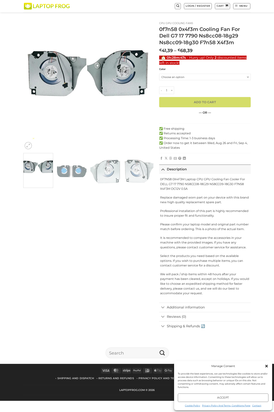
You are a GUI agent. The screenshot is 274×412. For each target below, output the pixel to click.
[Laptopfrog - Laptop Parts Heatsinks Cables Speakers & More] (47, 6)
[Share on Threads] (170, 158)
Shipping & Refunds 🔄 (186, 326)
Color (162, 69)
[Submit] (162, 352)
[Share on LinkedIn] (184, 158)
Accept (223, 397)
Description (177, 169)
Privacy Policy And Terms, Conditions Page (226, 405)
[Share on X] (166, 158)
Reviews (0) (176, 317)
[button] (266, 366)
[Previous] (30, 85)
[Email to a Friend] (175, 158)
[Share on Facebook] (161, 158)
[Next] (146, 85)
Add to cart (205, 102)
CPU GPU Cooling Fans (176, 23)
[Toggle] (162, 169)
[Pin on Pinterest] (179, 158)
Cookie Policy (192, 405)
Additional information (186, 307)
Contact (256, 405)
